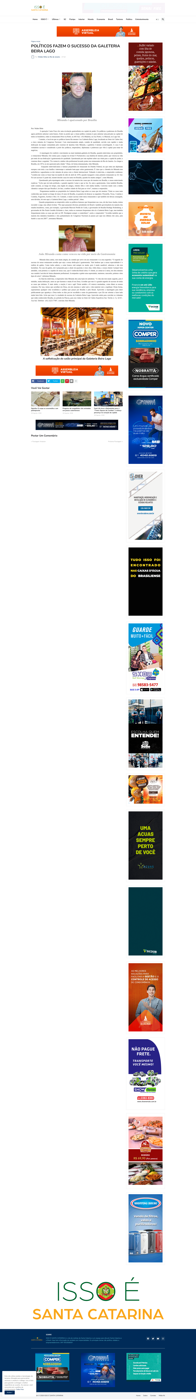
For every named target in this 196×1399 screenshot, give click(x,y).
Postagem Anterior (39, 441)
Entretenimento (141, 19)
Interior (81, 19)
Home (35, 19)
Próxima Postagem (114, 441)
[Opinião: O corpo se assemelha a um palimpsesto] (45, 399)
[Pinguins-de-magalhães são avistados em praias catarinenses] (77, 399)
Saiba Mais (20, 1389)
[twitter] (153, 1339)
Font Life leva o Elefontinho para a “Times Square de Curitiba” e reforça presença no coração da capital (107, 410)
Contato (153, 1395)
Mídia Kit (162, 1395)
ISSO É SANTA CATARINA (53, 1395)
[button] (157, 19)
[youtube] (158, 1339)
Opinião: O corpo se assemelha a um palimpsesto (44, 409)
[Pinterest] (67, 381)
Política (129, 19)
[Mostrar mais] (76, 381)
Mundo (91, 19)
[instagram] (163, 1339)
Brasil (110, 19)
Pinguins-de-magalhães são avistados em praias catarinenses (77, 409)
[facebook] (148, 1339)
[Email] (71, 381)
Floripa (72, 19)
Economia (101, 19)
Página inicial (35, 41)
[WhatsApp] (63, 381)
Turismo (119, 19)
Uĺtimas (55, 19)
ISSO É (44, 19)
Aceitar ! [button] (9, 1392)
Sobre (145, 1395)
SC (65, 19)
